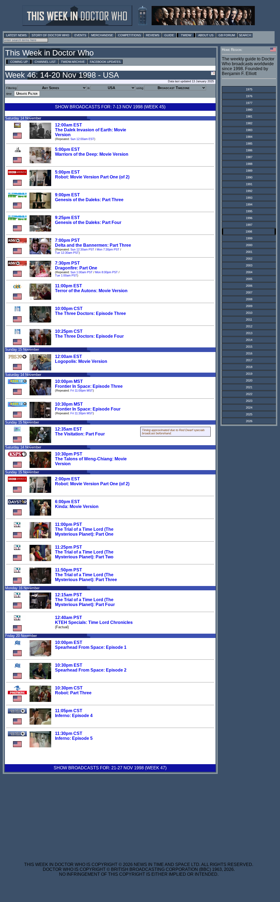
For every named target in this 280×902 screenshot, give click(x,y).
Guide (169, 35)
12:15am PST (68, 594)
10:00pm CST (69, 308)
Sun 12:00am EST (82, 139)
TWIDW (186, 35)
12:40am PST (68, 617)
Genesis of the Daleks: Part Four (88, 222)
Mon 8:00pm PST (106, 272)
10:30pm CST (69, 688)
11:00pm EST (68, 286)
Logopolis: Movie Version (81, 361)
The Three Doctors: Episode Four (89, 336)
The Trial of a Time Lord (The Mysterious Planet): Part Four (85, 602)
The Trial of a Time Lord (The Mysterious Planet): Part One (84, 531)
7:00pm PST (67, 240)
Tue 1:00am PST (66, 275)
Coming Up (19, 61)
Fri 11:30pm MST (81, 413)
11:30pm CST (68, 733)
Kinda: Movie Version (77, 506)
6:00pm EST (67, 501)
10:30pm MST (69, 404)
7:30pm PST (67, 263)
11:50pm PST (68, 570)
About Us (205, 35)
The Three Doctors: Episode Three (90, 313)
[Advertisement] (138, 814)
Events (80, 35)
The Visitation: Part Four (80, 434)
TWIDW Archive (73, 61)
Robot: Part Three (73, 693)
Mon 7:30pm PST (108, 249)
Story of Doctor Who (50, 35)
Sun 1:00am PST (81, 272)
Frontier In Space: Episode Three (89, 386)
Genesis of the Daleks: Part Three (89, 199)
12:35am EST (68, 429)
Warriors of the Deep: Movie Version (91, 154)
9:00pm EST (67, 195)
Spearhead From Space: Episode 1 (90, 647)
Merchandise (102, 35)
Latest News (16, 35)
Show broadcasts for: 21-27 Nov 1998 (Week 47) (110, 768)
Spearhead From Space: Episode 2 (90, 670)
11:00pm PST (68, 524)
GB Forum (227, 35)
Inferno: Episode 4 (74, 715)
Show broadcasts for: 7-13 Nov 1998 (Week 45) (110, 107)
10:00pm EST (68, 642)
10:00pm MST (69, 381)
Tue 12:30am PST (67, 252)
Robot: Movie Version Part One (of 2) (92, 177)
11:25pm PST (68, 547)
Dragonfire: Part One (76, 268)
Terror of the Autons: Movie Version (91, 290)
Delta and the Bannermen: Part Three (93, 245)
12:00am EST (68, 125)
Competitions (129, 35)
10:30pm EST (68, 665)
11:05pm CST (68, 710)
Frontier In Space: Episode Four (88, 409)
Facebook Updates (105, 61)
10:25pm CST (69, 331)
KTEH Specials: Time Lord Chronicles (94, 622)
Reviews (152, 35)
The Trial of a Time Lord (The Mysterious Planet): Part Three (86, 577)
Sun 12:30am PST (82, 249)
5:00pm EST (67, 149)
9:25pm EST (67, 217)
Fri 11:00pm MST (81, 390)
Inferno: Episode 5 (74, 738)
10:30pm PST (68, 454)
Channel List (45, 61)
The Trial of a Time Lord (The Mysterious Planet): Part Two (84, 554)
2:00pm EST (67, 479)
